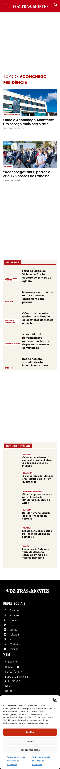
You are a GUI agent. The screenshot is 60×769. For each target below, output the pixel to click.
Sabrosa (9, 368)
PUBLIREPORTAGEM (12, 114)
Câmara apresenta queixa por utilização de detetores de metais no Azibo (37, 318)
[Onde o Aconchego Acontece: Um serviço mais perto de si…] (30, 102)
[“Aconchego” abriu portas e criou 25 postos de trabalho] (30, 154)
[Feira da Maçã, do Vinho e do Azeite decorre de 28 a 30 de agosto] (12, 275)
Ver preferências (30, 749)
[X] (5, 639)
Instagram (15, 615)
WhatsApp (15, 644)
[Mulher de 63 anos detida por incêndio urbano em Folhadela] (12, 534)
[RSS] (5, 625)
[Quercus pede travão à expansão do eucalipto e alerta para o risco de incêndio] (12, 460)
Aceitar (30, 732)
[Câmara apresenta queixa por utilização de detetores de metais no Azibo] (12, 317)
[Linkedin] (5, 620)
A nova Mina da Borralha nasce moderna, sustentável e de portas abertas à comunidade (37, 341)
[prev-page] (6, 566)
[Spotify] (5, 630)
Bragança (27, 473)
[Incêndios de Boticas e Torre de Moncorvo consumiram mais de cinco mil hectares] (12, 552)
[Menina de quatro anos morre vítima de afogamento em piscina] (12, 296)
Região (26, 546)
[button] (55, 699)
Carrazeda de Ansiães (11, 279)
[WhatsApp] (5, 644)
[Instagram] (5, 615)
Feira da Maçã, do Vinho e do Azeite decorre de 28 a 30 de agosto (36, 276)
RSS (12, 625)
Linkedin (14, 620)
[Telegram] (5, 635)
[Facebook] (5, 611)
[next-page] (11, 566)
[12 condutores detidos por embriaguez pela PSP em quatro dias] (12, 479)
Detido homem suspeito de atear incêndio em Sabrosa (36, 362)
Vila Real (8, 166)
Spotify (13, 629)
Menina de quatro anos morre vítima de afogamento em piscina (37, 297)
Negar (30, 741)
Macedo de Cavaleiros (10, 321)
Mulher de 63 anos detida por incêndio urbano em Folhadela (37, 533)
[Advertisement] (30, 38)
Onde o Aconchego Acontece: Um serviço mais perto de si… (28, 122)
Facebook (15, 610)
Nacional (27, 454)
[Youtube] (5, 649)
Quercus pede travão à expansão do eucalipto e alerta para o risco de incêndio (37, 462)
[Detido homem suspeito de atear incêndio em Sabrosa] (12, 363)
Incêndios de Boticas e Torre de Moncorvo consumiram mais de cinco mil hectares (35, 553)
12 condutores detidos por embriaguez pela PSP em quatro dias (37, 478)
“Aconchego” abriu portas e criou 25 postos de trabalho (26, 174)
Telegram (15, 634)
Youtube (14, 649)
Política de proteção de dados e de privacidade (16, 761)
